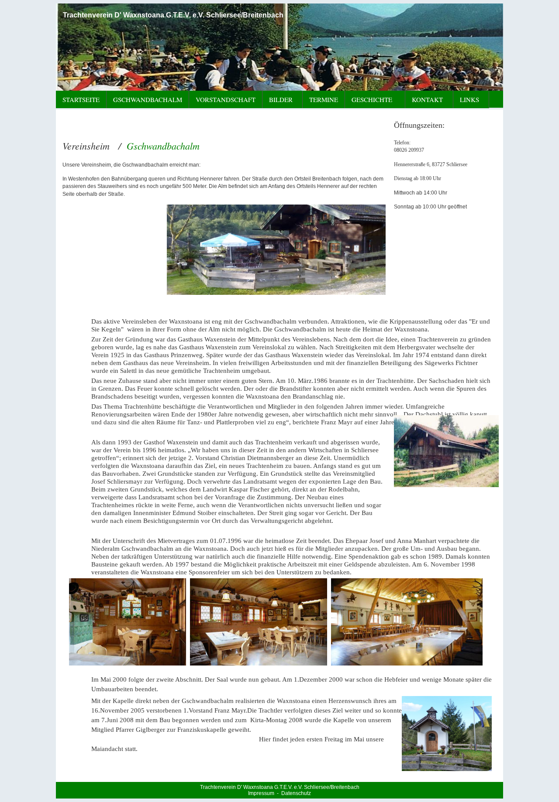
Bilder (281, 99)
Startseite (81, 99)
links (470, 99)
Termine (323, 99)
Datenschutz (296, 793)
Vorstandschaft (225, 99)
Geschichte (372, 99)
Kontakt (427, 99)
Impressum (261, 793)
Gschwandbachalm (147, 99)
